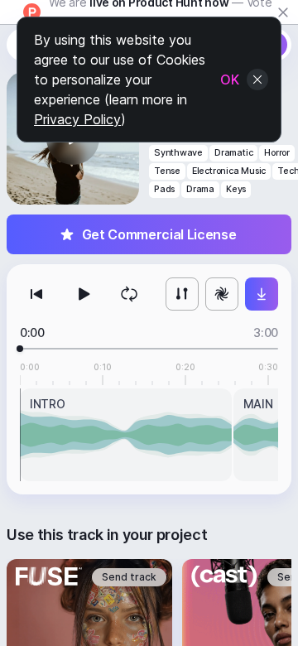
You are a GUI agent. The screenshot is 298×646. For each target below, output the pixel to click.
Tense (167, 171)
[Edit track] (182, 294)
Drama (200, 189)
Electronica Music (229, 171)
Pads (164, 189)
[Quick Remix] (221, 294)
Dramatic (233, 152)
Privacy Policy (77, 119)
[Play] (82, 294)
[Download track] (261, 294)
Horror (277, 152)
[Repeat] (129, 294)
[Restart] (36, 294)
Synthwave (178, 152)
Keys (236, 189)
